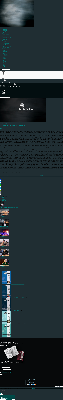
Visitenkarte (5, 32)
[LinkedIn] (31, 183)
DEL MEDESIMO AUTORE (13, 207)
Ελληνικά (4, 64)
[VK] (31, 186)
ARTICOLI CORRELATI (4, 207)
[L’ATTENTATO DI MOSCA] (4, 235)
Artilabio (33, 388)
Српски (4, 65)
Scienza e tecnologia (6, 54)
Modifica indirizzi (4, 74)
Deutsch (4, 56)
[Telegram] (31, 187)
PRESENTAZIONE (6, 34)
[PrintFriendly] (31, 190)
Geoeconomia (5, 51)
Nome (1, 367)
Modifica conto (4, 73)
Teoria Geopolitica (5, 55)
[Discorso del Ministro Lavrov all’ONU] (4, 255)
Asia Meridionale (5, 44)
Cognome (1, 369)
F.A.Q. (3, 78)
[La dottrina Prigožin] (4, 245)
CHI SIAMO (3, 33)
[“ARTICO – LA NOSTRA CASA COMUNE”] (4, 215)
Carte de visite (5, 29)
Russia (3, 198)
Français (4, 59)
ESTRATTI (5, 39)
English (4, 57)
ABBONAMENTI (6, 38)
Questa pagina (41, 175)
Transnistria (3, 199)
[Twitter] (31, 182)
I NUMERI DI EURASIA (7, 37)
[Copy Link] (31, 193)
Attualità (3, 122)
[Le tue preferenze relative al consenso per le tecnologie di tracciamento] (4, 398)
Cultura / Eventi (5, 49)
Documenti (4, 50)
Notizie (4, 53)
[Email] (31, 194)
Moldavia (3, 197)
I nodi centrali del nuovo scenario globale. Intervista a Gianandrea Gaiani (13, 227)
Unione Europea (4, 200)
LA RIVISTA (3, 36)
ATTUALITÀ (4, 41)
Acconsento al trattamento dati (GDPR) (6, 372)
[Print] (31, 192)
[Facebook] (31, 179)
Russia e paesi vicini (6, 47)
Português (4, 61)
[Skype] (31, 189)
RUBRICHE (3, 48)
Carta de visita (5, 28)
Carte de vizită (5, 30)
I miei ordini (3, 72)
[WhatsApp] (31, 185)
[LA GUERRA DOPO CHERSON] (4, 265)
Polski (4, 60)
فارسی (4, 66)
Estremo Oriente (5, 45)
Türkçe (4, 63)
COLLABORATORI (6, 35)
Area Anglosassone (6, 43)
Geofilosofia (5, 52)
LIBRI (3, 40)
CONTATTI (3, 94)
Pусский (4, 62)
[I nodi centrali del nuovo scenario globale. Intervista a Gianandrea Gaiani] (4, 225)
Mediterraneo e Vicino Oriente (7, 46)
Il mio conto (3, 71)
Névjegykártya (5, 31)
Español (4, 58)
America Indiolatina (6, 42)
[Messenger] (31, 181)
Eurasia (1, 128)
